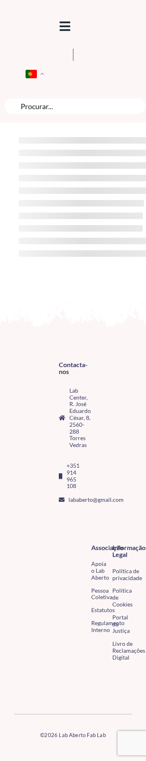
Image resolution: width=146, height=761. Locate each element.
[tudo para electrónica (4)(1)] (17, 690)
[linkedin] (74, 532)
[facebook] (61, 518)
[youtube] (61, 532)
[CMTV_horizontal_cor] (17, 673)
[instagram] (74, 518)
